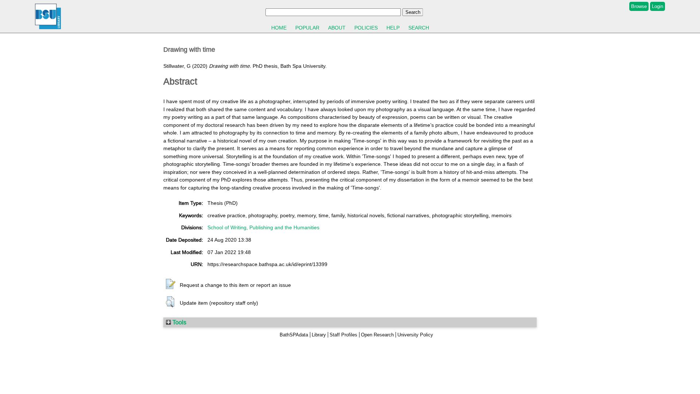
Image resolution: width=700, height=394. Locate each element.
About (337, 28)
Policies (366, 28)
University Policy (415, 335)
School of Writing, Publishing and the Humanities (263, 227)
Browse (639, 6)
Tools (178, 322)
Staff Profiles (343, 335)
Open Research (377, 335)
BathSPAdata (294, 335)
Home (279, 28)
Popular (307, 28)
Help (393, 28)
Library (319, 335)
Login (657, 6)
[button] (170, 284)
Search (418, 28)
